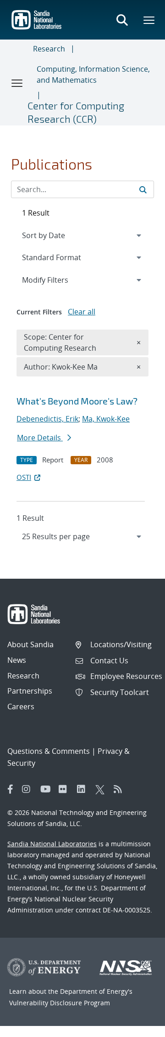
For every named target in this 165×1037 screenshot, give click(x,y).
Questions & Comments (48, 751)
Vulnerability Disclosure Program (59, 1002)
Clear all (81, 312)
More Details (40, 438)
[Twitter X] (102, 789)
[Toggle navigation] (17, 83)
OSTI (23, 477)
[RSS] (120, 789)
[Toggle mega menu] (149, 20)
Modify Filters (57, 279)
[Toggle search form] (122, 20)
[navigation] (82, 536)
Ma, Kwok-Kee (106, 419)
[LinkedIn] (84, 789)
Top (137, 1026)
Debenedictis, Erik (47, 419)
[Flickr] (65, 789)
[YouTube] (47, 789)
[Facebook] (10, 789)
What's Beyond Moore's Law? (77, 400)
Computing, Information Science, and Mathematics (93, 74)
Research (49, 49)
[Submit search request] (143, 189)
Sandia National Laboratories (52, 843)
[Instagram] (29, 789)
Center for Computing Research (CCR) (76, 112)
